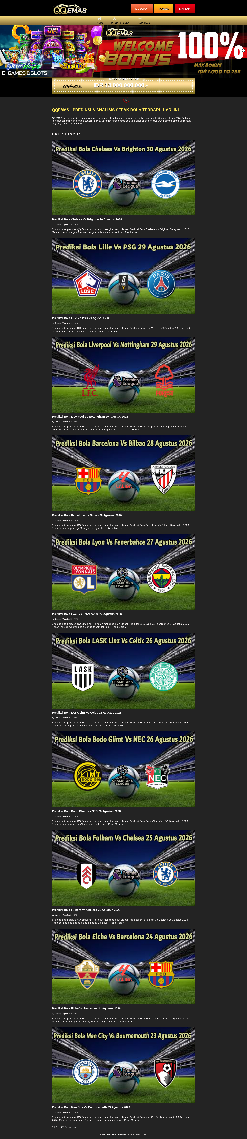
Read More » (132, 232)
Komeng (58, 224)
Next (243, 51)
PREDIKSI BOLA (120, 23)
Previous (3, 51)
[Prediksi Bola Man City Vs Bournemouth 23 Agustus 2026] (123, 1065)
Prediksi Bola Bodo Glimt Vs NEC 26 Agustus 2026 (86, 811)
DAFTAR (184, 8)
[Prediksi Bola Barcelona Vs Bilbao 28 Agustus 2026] (123, 473)
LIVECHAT (142, 8)
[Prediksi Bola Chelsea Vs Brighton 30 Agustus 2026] (123, 177)
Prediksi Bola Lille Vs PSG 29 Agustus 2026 (81, 318)
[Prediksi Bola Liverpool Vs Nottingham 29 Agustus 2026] (123, 375)
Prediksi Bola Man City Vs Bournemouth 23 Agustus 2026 (91, 1107)
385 (62, 1127)
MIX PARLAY (143, 23)
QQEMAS (57, 118)
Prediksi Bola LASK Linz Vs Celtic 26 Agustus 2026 (86, 712)
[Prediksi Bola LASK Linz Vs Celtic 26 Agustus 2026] (123, 671)
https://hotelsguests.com (115, 1134)
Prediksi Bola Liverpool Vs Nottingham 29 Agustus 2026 (90, 416)
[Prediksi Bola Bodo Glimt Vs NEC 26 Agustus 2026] (123, 769)
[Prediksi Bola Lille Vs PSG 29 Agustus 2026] (123, 276)
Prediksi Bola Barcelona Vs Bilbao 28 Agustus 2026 (87, 515)
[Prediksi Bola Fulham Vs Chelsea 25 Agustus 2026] (123, 868)
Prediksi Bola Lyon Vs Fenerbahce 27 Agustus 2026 (87, 614)
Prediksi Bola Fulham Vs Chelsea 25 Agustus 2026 (86, 909)
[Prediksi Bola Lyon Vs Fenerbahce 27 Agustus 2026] (123, 572)
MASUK (164, 8)
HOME (100, 23)
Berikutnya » (71, 1127)
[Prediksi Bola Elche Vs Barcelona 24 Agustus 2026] (123, 966)
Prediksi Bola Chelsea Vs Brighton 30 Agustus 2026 (87, 219)
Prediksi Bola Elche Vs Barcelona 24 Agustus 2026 (86, 1008)
